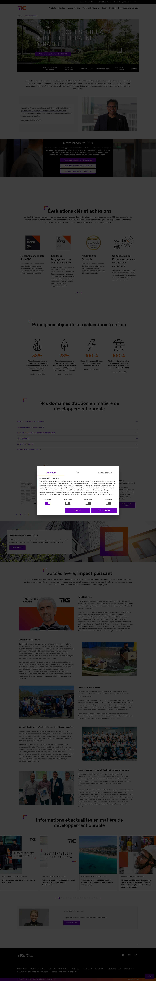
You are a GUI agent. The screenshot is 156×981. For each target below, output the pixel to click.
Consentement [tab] (51, 473)
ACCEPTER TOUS (104, 510)
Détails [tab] (78, 473)
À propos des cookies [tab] (105, 473)
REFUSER (78, 510)
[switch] (67, 503)
